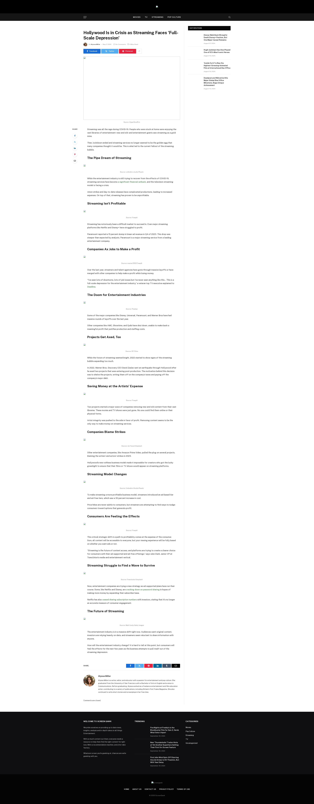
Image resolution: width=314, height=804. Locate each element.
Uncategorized (191, 743)
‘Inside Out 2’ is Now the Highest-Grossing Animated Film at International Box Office (217, 65)
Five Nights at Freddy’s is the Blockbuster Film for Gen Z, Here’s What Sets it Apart (164, 730)
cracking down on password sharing (143, 589)
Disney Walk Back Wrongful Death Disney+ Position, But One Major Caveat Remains (215, 37)
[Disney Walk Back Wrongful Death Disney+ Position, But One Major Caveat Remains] (195, 38)
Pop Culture (174, 17)
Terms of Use (183, 789)
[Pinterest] (74, 154)
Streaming (157, 17)
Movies (137, 17)
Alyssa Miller (95, 44)
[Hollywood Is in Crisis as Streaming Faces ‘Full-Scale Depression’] (131, 88)
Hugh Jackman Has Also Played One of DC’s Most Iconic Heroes (217, 51)
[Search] (229, 17)
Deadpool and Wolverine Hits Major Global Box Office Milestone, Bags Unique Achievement (216, 81)
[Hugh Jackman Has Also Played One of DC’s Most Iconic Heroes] (195, 53)
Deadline (91, 287)
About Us (136, 789)
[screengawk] (157, 7)
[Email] (74, 160)
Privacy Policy (166, 789)
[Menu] (85, 17)
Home (126, 789)
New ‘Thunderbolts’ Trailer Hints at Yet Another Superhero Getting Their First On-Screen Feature (164, 745)
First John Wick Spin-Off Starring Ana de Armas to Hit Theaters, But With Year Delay (164, 759)
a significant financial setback (132, 182)
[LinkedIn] (74, 148)
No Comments (121, 44)
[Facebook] (74, 135)
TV (146, 17)
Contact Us (150, 789)
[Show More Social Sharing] (139, 51)
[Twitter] (74, 141)
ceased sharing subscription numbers (119, 599)
